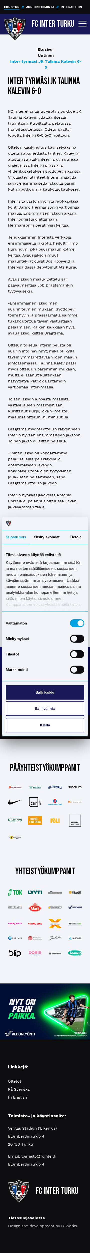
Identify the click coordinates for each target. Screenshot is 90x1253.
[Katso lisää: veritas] (35, 787)
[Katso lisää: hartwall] (55, 787)
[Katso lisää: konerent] (15, 923)
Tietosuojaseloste (26, 1218)
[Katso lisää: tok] (15, 892)
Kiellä (45, 725)
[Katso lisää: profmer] (15, 938)
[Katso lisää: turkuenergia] (35, 820)
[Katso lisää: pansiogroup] (55, 907)
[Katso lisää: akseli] (15, 820)
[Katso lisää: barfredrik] (35, 953)
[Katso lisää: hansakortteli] (75, 820)
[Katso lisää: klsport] (75, 938)
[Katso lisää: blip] (15, 953)
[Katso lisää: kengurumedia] (15, 838)
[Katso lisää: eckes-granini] (35, 907)
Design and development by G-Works (42, 1226)
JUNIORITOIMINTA (40, 7)
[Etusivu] (15, 23)
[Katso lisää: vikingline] (35, 924)
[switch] (77, 638)
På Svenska (19, 1089)
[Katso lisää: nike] (15, 802)
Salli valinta (45, 708)
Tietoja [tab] (76, 537)
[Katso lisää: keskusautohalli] (55, 892)
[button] (82, 23)
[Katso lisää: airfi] (35, 802)
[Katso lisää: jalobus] (55, 938)
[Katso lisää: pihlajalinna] (15, 787)
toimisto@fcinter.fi (38, 1156)
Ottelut (14, 1081)
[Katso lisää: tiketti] (75, 892)
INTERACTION (71, 7)
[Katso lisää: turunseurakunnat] (35, 938)
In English (17, 1097)
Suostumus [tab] (16, 537)
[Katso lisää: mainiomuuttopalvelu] (75, 953)
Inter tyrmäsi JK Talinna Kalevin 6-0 (46, 64)
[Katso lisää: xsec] (55, 923)
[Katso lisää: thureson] (15, 907)
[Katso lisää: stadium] (75, 787)
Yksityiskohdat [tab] (47, 537)
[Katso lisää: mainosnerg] (55, 953)
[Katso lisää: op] (75, 802)
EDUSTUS (12, 7)
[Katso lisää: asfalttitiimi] (75, 924)
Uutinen (46, 55)
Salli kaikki (45, 692)
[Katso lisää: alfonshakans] (55, 802)
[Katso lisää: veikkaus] (75, 907)
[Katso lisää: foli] (55, 820)
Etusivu (45, 49)
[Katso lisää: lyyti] (35, 892)
